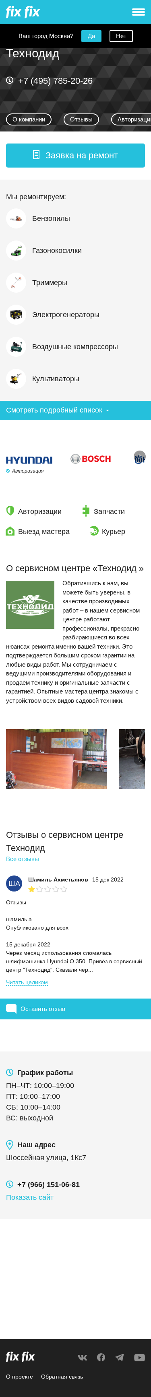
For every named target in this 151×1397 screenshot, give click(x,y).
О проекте (19, 1376)
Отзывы (81, 119)
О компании (28, 119)
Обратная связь (62, 1376)
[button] (75, 156)
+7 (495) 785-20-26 (55, 81)
